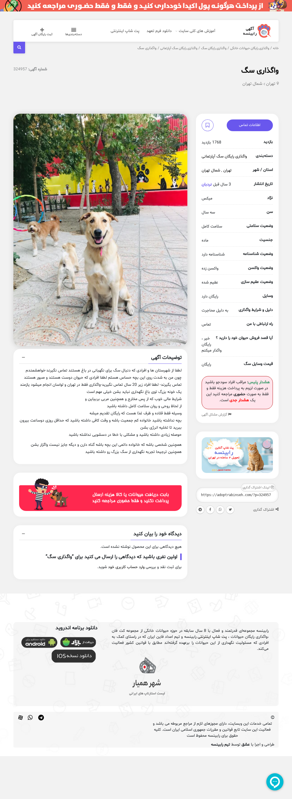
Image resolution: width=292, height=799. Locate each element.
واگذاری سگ (260, 71)
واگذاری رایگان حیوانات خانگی (249, 48)
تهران (270, 84)
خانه (276, 48)
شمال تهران (252, 84)
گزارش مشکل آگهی (215, 414)
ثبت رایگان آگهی (41, 34)
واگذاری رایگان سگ (213, 48)
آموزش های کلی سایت (197, 31)
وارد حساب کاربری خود (126, 567)
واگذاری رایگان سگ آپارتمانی (178, 48)
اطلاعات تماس (249, 125)
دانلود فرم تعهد (159, 31)
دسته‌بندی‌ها (73, 34)
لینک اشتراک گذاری (257, 487)
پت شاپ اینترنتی (125, 31)
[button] (100, 358)
